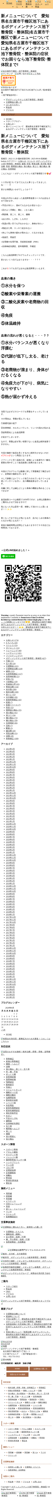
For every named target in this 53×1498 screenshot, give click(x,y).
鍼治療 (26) (11, 731)
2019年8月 (10, 865)
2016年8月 (10, 958)
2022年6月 (10, 777)
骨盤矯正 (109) (12, 739)
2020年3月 (10, 847)
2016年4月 (10, 969)
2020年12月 (11, 824)
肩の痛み (28, 166)
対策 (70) (10, 679)
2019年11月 (11, 858)
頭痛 (8, 1067)
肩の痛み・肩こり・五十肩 (18, 1069)
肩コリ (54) (11, 715)
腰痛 (8, 1134)
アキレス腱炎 (12, 1152)
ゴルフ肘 (10, 1168)
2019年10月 (11, 860)
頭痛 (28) (10, 736)
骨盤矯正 (10, 1059)
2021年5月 (10, 811)
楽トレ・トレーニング (16, 1209)
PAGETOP (5, 1344)
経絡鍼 (9, 1196)
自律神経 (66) (12, 723)
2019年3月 (10, 878)
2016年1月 (10, 977)
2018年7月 (10, 899)
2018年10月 (11, 891)
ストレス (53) (12, 645)
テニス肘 (10, 1165)
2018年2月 (10, 912)
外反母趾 (10, 1105)
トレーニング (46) (13, 651)
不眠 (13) (10, 661)
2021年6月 (10, 808)
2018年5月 (10, 904)
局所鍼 (9, 1193)
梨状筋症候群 (12, 1100)
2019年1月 (10, 883)
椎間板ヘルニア (13, 1129)
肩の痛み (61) (12, 713)
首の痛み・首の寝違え (16, 1394)
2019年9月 (10, 863)
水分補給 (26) (12, 697)
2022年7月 (10, 775)
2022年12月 (11, 762)
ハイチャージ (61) (13, 653)
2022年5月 (10, 780)
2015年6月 (10, 995)
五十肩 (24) (11, 664)
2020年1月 (10, 852)
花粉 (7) (9, 726)
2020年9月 (10, 832)
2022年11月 (11, 764)
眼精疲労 (10, 1085)
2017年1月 (10, 946)
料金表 (9, 107)
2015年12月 (11, 979)
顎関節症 (10, 1082)
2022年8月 (10, 772)
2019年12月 (11, 855)
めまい (9, 1116)
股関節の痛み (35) (13, 710)
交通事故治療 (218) (14, 669)
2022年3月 (10, 785)
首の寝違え (11, 1136)
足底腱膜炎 (11, 1173)
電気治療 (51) (12, 733)
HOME (9, 1034)
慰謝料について (13, 1316)
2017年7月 (10, 930)
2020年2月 (10, 850)
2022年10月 (11, 767)
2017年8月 (10, 927)
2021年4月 (10, 814)
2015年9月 (10, 987)
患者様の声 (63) (12, 684)
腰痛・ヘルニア (13, 1064)
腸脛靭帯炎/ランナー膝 (16, 1160)
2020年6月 (10, 839)
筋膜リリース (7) (13, 705)
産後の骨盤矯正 (13, 1061)
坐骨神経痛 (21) (12, 676)
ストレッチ (11, 1214)
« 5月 (3, 1030)
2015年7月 (10, 992)
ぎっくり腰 (11, 1074)
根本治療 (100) (12, 692)
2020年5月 (10, 842)
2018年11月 (11, 889)
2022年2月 (10, 788)
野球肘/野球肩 (12, 1180)
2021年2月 (10, 819)
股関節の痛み (17, 166)
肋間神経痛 (11, 1079)
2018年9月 (10, 894)
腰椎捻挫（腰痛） (14, 1234)
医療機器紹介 (12, 1217)
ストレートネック (14, 1090)
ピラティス (11, 1201)
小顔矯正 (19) (12, 682)
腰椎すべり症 (12, 1092)
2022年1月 (10, 790)
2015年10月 (11, 984)
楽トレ (35, 1452)
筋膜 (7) (9, 702)
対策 (29, 164)
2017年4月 (10, 938)
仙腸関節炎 (11, 1098)
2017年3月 (10, 940)
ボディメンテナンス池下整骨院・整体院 (29, 1487)
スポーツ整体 (12, 1149)
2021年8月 (10, 803)
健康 (24, 164)
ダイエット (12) (12, 648)
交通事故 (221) (12, 666)
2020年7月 (10, 837)
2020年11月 (11, 827)
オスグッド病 (12, 1155)
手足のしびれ (12, 1118)
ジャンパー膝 (12, 1157)
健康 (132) (10, 671)
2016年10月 (11, 953)
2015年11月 (11, 982)
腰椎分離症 (11, 1095)
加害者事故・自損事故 (16, 1242)
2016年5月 (10, 966)
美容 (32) (10, 707)
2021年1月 (10, 821)
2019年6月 (10, 871)
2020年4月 (10, 845)
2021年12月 (11, 793)
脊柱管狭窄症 (12, 1113)
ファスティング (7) (14, 656)
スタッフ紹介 (12, 1286)
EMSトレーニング (14, 1204)
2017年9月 (10, 925)
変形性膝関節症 (13, 1111)
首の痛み (10, 1139)
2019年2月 (10, 881)
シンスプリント (13, 1162)
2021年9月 (10, 801)
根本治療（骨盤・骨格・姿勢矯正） (22, 1388)
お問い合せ (11, 1296)
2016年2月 (10, 974)
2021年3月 (10, 816)
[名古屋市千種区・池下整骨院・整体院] (18, 71)
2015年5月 (10, 997)
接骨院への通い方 (15, 1467)
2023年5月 (10, 749)
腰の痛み (43, 166)
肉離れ (9, 1175)
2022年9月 (10, 770)
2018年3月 (10, 909)
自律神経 (12, 169)
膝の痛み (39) (12, 720)
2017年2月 (10, 943)
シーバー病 (11, 1103)
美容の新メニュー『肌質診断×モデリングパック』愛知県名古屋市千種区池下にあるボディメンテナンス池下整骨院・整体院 (28, 1334)
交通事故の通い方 (14, 102)
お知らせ (22, 161)
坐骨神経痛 (11, 1077)
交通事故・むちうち (15, 1232)
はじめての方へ (13, 105)
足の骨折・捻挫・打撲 (16, 1237)
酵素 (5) (9, 728)
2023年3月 (10, 754)
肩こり (9, 1131)
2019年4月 (10, 876)
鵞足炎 (9, 1183)
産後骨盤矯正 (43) (13, 700)
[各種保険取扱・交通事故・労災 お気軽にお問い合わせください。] (22, 74)
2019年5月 (10, 873)
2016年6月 (10, 964)
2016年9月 (10, 956)
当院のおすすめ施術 (17, 1374)
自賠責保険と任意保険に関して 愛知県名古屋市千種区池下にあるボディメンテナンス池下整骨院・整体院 (29, 1326)
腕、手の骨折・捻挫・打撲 (18, 1239)
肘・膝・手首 (12, 1072)
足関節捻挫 (11, 1170)
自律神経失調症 (13, 1123)
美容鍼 (9, 1199)
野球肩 (9, 1178)
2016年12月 (11, 948)
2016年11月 (11, 951)
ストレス (31, 161)
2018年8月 (10, 896)
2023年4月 (10, 751)
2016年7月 (10, 961)
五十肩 (9, 1126)
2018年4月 (10, 907)
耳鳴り (9, 1087)
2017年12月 (11, 917)
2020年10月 (11, 829)
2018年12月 (11, 886)
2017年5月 (10, 935)
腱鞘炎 (9, 1121)
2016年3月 (10, 971)
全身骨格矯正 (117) (14, 674)
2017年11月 (11, 920)
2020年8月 (10, 834)
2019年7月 (10, 868)
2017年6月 (10, 933)
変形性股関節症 (13, 1108)
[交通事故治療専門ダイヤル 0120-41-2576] (26, 1250)
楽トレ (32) (11, 695)
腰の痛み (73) (12, 718)
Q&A (8, 1291)
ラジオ (9, 1212)
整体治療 (35, 164)
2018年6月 (10, 902)
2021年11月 (11, 795)
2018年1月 (10, 914)
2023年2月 (10, 757)
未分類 (43, 164)
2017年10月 (11, 922)
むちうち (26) (12, 643)
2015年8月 (10, 990)
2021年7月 (10, 806)
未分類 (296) (11, 689)
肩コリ (35, 166)
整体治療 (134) (12, 687)
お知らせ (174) (12, 640)
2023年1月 (10, 759)
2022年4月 (10, 783)
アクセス (10, 110)
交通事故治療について (16, 1314)
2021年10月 (11, 798)
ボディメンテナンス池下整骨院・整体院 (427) (26, 658)
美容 (8, 166)
